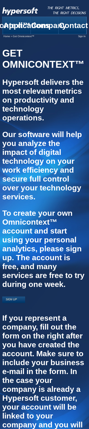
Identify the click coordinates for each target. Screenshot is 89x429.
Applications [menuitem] (17, 25)
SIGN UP (11, 299)
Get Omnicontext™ (23, 36)
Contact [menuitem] (72, 25)
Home (6, 36)
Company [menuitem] (45, 25)
